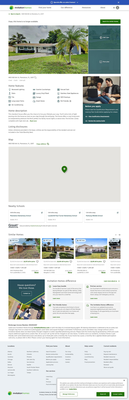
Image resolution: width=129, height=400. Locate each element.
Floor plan (106, 62)
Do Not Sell (52, 395)
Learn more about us (110, 281)
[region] (92, 388)
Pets (47, 379)
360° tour (106, 37)
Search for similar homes (110, 21)
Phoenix (29, 357)
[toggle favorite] (37, 261)
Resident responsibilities (111, 359)
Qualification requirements (54, 357)
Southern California (32, 370)
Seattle (29, 365)
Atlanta (10, 352)
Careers (67, 362)
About (102, 8)
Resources (86, 8)
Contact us (26, 293)
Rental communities (52, 354)
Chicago (10, 359)
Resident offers (108, 362)
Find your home (45, 8)
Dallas (9, 362)
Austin (10, 354)
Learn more (56, 298)
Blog (86, 359)
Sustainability (69, 354)
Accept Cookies (117, 394)
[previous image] (13, 49)
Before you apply (51, 359)
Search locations (51, 352)
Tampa (29, 373)
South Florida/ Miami (33, 367)
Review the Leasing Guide (96, 121)
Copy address (41, 144)
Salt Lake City (31, 359)
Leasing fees (50, 365)
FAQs (86, 352)
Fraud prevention (90, 362)
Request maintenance (110, 354)
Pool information (51, 384)
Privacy (42, 395)
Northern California (32, 352)
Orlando (29, 354)
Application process (52, 362)
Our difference (66, 8)
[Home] (20, 7)
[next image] (82, 49)
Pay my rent (107, 352)
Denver (10, 365)
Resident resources (109, 357)
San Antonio (30, 362)
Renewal (106, 365)
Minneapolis (11, 375)
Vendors (67, 359)
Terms (46, 395)
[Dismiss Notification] (118, 2)
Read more (33, 121)
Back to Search (15, 14)
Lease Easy (49, 376)
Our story (68, 352)
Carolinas (10, 357)
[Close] (124, 380)
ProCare (48, 382)
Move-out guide (108, 367)
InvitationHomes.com (41, 327)
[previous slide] (116, 235)
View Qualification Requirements (98, 116)
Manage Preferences (69, 394)
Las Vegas (11, 373)
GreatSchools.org (35, 226)
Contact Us (88, 354)
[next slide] (119, 235)
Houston (10, 367)
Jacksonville (11, 370)
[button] (64, 2)
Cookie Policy (73, 389)
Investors (68, 357)
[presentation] (24, 256)
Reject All (103, 394)
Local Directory (89, 357)
